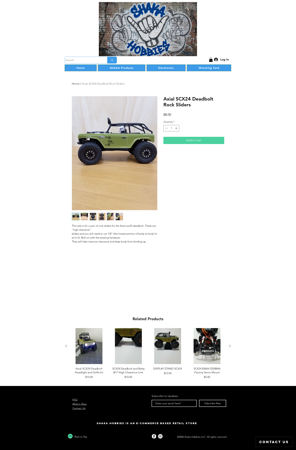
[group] (148, 355)
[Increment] (176, 128)
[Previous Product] (66, 346)
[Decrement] (166, 128)
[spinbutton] (171, 128)
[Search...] (112, 60)
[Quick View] (89, 346)
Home (75, 83)
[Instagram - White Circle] (160, 436)
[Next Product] (230, 346)
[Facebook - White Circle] (154, 436)
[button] (211, 59)
